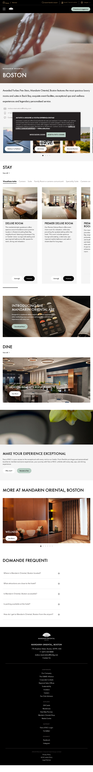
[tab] (10, 181)
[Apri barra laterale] (4, 9)
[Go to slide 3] (47, 155)
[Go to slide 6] (52, 546)
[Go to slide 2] (45, 155)
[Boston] (11, 9)
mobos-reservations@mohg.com (19, 108)
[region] (46, 126)
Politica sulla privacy (44, 128)
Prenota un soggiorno (80, 9)
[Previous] (7, 203)
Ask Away (40, 149)
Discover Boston (72, 149)
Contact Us (12, 117)
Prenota (29, 278)
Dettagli (17, 278)
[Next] (33, 203)
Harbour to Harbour (14, 149)
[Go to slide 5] (50, 546)
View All (5, 173)
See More (15, 394)
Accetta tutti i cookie (56, 135)
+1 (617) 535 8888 (47, 652)
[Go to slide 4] (50, 155)
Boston (14, 2)
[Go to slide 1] (43, 155)
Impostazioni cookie (37, 134)
